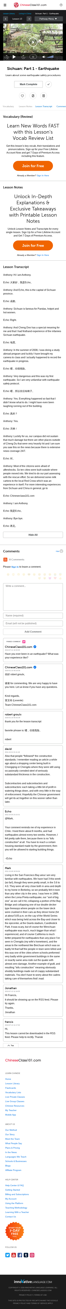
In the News (11, 1152)
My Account (10, 1199)
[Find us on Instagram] (32, 1255)
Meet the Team (12, 1139)
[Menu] (5, 5)
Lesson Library (9, 13)
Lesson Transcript (43, 106)
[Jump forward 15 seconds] (23, 57)
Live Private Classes (15, 1097)
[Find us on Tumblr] (26, 1255)
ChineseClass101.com (41, 1290)
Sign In (15, 567)
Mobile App (10, 1114)
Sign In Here (43, 175)
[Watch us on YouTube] (13, 1255)
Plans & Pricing (12, 1148)
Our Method (11, 1130)
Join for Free (33, 166)
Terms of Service (39, 1303)
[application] (33, 42)
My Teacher (11, 1110)
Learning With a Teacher (17, 1212)
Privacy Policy (26, 1295)
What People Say (13, 1143)
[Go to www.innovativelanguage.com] (33, 1281)
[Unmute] (44, 57)
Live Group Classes (14, 1101)
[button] (61, 5)
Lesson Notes (25, 106)
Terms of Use (40, 1295)
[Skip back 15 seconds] (6, 57)
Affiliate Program (13, 1170)
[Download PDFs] (43, 95)
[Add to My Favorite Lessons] (22, 95)
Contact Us (10, 1216)
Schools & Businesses (16, 1161)
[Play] (14, 57)
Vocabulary (8, 106)
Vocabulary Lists (13, 1092)
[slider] (50, 57)
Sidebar (49, 18)
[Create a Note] (33, 95)
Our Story (10, 1134)
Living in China (25, 13)
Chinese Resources (14, 1106)
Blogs (8, 1165)
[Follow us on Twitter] (7, 1255)
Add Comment (33, 631)
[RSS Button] (5, 559)
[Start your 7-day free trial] (14, 1231)
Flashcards (10, 1088)
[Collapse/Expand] (33, 551)
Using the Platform (14, 1203)
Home (8, 1079)
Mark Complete (28, 84)
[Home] (30, 7)
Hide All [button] (33, 535)
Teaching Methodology (16, 1207)
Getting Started (12, 1190)
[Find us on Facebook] (19, 1255)
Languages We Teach (15, 1157)
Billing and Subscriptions (17, 1194)
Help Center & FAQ (14, 1185)
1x (33, 57)
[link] (5, 18)
